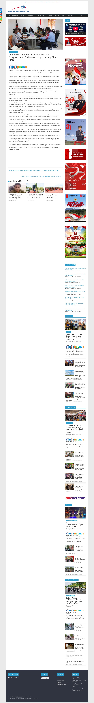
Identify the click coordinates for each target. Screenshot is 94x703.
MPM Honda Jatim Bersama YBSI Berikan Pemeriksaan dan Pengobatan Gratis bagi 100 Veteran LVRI (80, 363)
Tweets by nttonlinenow (13, 677)
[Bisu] (82, 33)
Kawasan (23, 15)
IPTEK (43, 15)
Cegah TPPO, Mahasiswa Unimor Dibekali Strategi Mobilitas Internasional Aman (42, 2)
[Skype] (23, 67)
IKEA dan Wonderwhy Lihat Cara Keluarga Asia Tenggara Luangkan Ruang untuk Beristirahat (80, 487)
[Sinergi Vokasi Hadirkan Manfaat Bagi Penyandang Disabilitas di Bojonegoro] (69, 556)
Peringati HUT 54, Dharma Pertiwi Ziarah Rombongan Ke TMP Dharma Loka (35, 195)
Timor (16, 52)
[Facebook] (9, 67)
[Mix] (18, 67)
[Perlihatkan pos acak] (84, 15)
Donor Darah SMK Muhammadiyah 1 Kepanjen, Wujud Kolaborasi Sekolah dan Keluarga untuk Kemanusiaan (75, 397)
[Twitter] (11, 67)
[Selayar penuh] (84, 33)
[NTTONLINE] (9, 15)
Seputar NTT (15, 15)
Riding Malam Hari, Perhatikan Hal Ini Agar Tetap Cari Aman (74, 525)
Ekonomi (30, 15)
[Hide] (0, 22)
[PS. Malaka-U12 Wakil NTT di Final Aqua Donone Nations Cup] (54, 184)
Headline (11, 52)
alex (17, 62)
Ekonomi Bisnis (69, 423)
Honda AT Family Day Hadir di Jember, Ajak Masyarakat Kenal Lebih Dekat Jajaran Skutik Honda (74, 429)
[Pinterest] (14, 67)
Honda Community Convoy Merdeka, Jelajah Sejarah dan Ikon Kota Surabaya (79, 548)
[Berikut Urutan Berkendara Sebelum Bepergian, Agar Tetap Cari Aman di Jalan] (75, 583)
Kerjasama (59, 682)
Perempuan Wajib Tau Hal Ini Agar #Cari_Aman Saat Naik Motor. (79, 627)
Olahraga (38, 15)
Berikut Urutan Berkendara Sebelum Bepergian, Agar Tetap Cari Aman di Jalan (74, 600)
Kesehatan (57, 15)
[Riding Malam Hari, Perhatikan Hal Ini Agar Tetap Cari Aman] (75, 508)
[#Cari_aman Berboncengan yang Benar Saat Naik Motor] (69, 634)
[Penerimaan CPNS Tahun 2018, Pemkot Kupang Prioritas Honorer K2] (17, 184)
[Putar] (66, 33)
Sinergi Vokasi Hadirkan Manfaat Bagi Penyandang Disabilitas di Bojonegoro (80, 559)
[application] (75, 29)
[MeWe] (16, 67)
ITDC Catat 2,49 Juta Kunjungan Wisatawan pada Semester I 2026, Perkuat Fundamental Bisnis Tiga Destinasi (80, 466)
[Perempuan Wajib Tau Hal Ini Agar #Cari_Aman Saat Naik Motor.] (69, 624)
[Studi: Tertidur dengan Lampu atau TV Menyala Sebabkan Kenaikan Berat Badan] (69, 644)
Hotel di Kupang (60, 680)
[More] (26, 67)
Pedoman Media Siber (67, 15)
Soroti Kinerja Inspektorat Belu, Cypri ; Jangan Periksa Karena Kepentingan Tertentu (33, 170)
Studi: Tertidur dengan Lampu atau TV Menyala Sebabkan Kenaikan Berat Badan (80, 646)
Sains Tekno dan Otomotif (72, 520)
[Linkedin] (13, 67)
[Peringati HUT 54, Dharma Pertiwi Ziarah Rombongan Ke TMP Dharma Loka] (35, 184)
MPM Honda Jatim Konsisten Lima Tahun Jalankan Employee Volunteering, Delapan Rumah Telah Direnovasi (75, 456)
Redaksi (58, 686)
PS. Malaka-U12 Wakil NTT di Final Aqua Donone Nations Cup (53, 195)
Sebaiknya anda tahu (71, 595)
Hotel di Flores (60, 678)
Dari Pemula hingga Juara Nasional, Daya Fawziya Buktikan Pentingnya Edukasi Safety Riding (79, 570)
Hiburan (50, 15)
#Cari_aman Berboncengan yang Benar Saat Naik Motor (80, 637)
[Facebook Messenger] (24, 67)
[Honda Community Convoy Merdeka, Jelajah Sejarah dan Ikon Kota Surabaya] (69, 545)
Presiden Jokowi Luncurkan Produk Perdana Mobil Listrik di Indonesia (41, 176)
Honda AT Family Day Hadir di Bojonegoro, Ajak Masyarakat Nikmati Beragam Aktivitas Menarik (79, 477)
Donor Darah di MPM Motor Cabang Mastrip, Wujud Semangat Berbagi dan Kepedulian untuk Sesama (80, 385)
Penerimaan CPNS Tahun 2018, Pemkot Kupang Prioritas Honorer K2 (15, 195)
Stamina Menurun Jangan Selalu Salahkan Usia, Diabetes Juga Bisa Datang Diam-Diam (75, 337)
